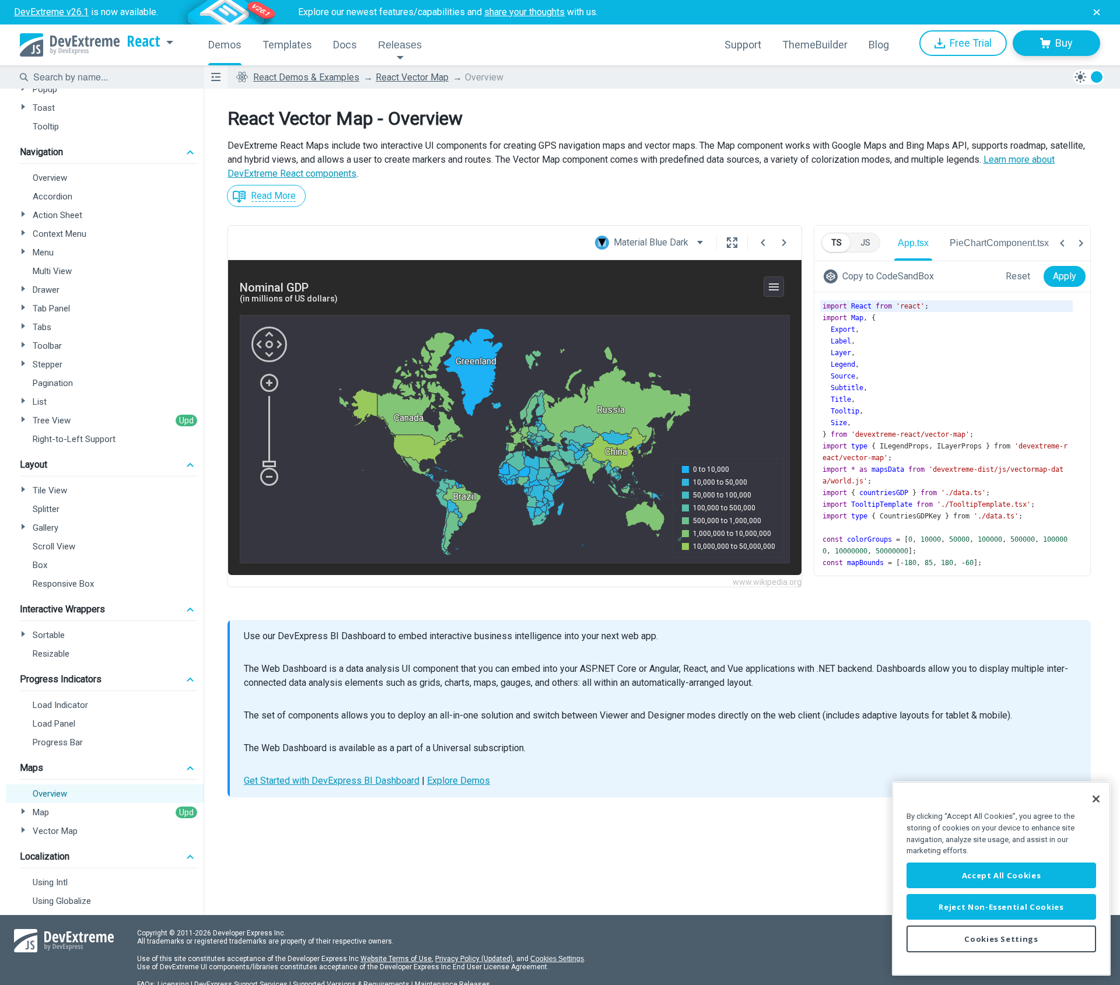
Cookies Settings (557, 959)
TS (836, 242)
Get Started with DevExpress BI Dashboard (331, 780)
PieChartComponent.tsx (999, 243)
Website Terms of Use (396, 959)
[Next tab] (1081, 243)
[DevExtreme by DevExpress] (70, 45)
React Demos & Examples (306, 77)
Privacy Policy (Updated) (474, 959)
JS (865, 242)
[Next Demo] (784, 242)
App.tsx (913, 243)
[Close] (1096, 799)
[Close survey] (1096, 12)
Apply (1064, 276)
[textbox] (111, 77)
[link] (881, 276)
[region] (1001, 878)
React (143, 41)
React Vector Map (412, 77)
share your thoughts (524, 11)
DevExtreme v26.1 (51, 11)
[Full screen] (732, 242)
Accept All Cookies (1001, 875)
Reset (1018, 276)
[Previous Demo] (763, 242)
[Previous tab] (1062, 243)
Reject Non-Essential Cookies (1001, 907)
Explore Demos (458, 780)
